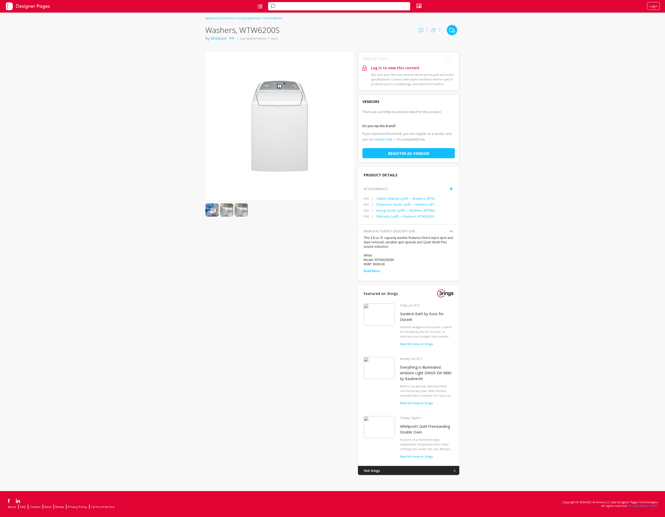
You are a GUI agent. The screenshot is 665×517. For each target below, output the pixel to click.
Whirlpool (219, 38)
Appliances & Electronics (219, 18)
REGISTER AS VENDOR (408, 153)
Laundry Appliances (248, 18)
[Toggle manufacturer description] (451, 231)
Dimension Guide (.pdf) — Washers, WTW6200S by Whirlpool (407, 204)
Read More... (373, 271)
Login (653, 6)
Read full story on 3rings (416, 344)
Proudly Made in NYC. (643, 506)
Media (59, 507)
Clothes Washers (272, 18)
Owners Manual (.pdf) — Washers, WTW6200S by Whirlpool (407, 198)
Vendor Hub (384, 139)
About (12, 507)
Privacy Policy (77, 507)
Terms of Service (103, 507)
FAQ (23, 507)
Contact (35, 507)
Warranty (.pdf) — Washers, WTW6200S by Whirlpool (407, 216)
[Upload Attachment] (451, 188)
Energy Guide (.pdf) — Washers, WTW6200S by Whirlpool (407, 210)
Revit (47, 507)
